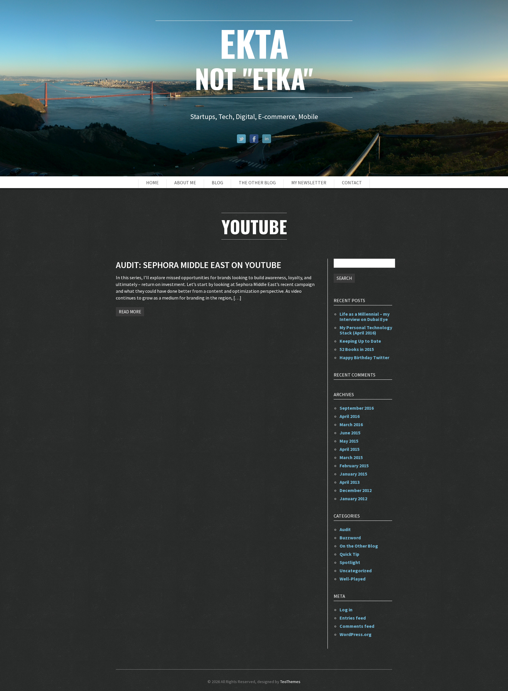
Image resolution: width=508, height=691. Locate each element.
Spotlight (350, 562)
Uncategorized (356, 570)
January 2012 (353, 498)
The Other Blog (257, 182)
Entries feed (353, 618)
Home (152, 182)
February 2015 (354, 466)
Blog (217, 182)
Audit (345, 529)
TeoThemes (290, 681)
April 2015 (350, 449)
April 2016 (350, 416)
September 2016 (357, 408)
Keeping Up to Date (360, 341)
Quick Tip (349, 554)
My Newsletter (308, 182)
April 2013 (350, 482)
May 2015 (349, 441)
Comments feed (357, 626)
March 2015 (351, 457)
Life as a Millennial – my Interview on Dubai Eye (365, 316)
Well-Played (352, 579)
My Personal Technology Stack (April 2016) (366, 330)
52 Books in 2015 (357, 349)
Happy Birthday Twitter (364, 357)
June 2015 (350, 433)
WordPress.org (356, 634)
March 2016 (351, 424)
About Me (185, 182)
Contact (352, 182)
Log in (346, 610)
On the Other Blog (359, 546)
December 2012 (356, 490)
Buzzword (350, 538)
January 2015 (353, 474)
